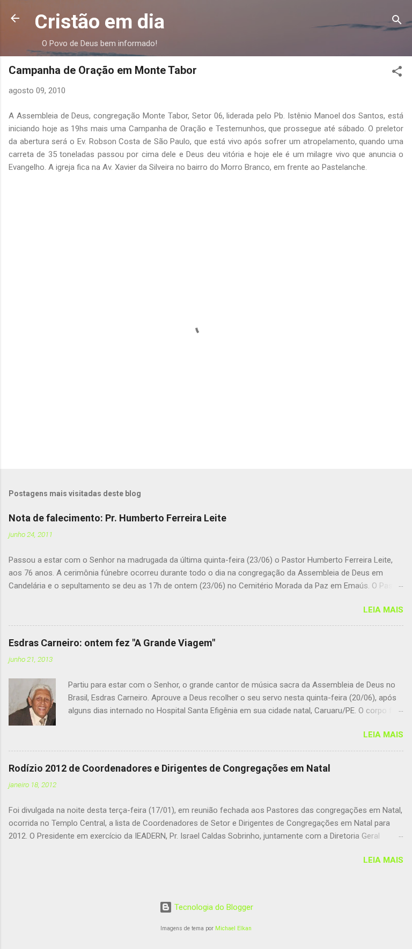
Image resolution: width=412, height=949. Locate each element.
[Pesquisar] (397, 21)
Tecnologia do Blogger (212, 907)
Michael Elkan (233, 928)
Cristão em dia (99, 21)
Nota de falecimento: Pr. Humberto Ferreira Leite (117, 518)
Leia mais (383, 610)
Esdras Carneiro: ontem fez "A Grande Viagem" (112, 642)
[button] (397, 73)
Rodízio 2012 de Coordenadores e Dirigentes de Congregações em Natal (169, 768)
